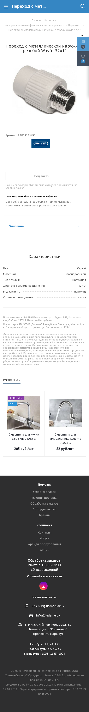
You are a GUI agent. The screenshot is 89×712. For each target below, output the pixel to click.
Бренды (44, 515)
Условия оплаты (44, 492)
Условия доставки (44, 498)
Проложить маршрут (48, 634)
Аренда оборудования (44, 544)
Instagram (43, 586)
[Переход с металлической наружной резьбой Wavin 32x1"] (44, 90)
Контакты (44, 532)
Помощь (44, 484)
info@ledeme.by (48, 615)
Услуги (44, 538)
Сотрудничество (44, 509)
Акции (44, 550)
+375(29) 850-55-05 (46, 606)
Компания (44, 525)
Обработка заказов (44, 503)
